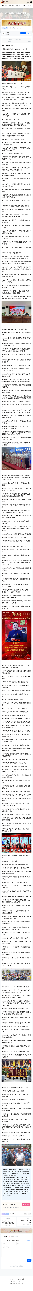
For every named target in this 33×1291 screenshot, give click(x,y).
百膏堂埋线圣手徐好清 (17, 28)
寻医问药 (4, 5)
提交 (29, 1260)
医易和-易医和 (20, 1279)
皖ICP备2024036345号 (16, 1281)
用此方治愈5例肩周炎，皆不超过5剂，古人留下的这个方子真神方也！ (8, 1223)
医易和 (25, 5)
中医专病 (18, 5)
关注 (24, 33)
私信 (29, 33)
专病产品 (11, 5)
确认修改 (29, 1240)
